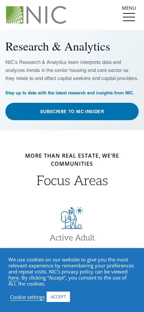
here (13, 277)
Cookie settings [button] (27, 297)
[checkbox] (129, 17)
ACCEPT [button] (58, 297)
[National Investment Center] (36, 15)
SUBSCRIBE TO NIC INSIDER (72, 111)
